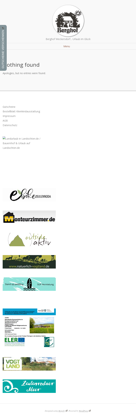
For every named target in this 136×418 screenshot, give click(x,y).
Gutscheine (9, 106)
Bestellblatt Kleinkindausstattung (21, 111)
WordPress (83, 410)
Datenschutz (10, 125)
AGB (5, 120)
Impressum (9, 116)
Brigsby (61, 410)
